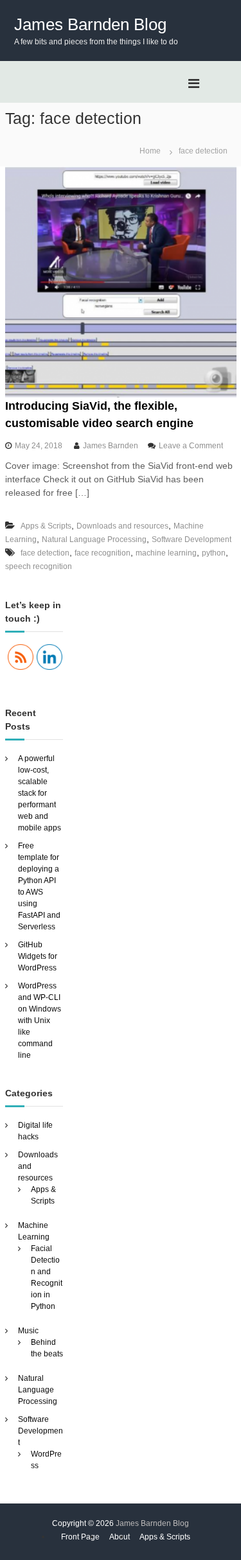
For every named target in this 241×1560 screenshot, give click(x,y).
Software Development (191, 539)
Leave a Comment (191, 445)
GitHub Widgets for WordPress (37, 956)
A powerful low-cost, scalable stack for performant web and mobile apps (39, 793)
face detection (45, 552)
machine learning (166, 552)
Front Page (80, 1536)
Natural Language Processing (94, 539)
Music (28, 1330)
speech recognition (38, 566)
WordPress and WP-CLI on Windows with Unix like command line (39, 1020)
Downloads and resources (122, 525)
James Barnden (110, 445)
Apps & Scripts (46, 525)
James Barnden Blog (90, 24)
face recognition (102, 552)
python (214, 552)
